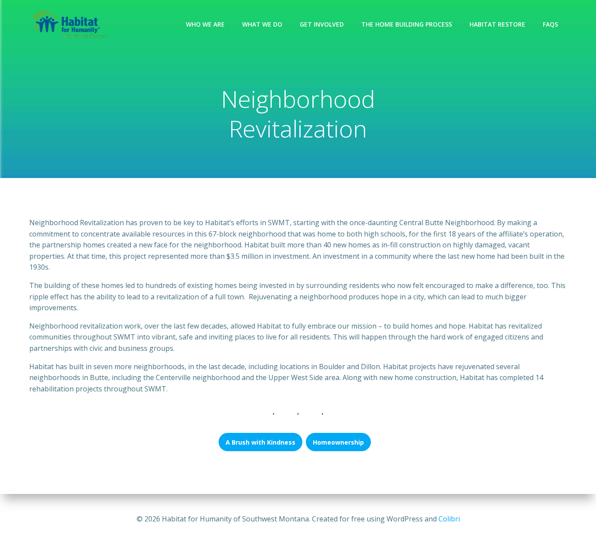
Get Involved (322, 24)
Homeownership (338, 442)
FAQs (550, 24)
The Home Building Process (406, 24)
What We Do (262, 24)
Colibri (449, 519)
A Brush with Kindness (260, 442)
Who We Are (205, 24)
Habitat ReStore (497, 24)
